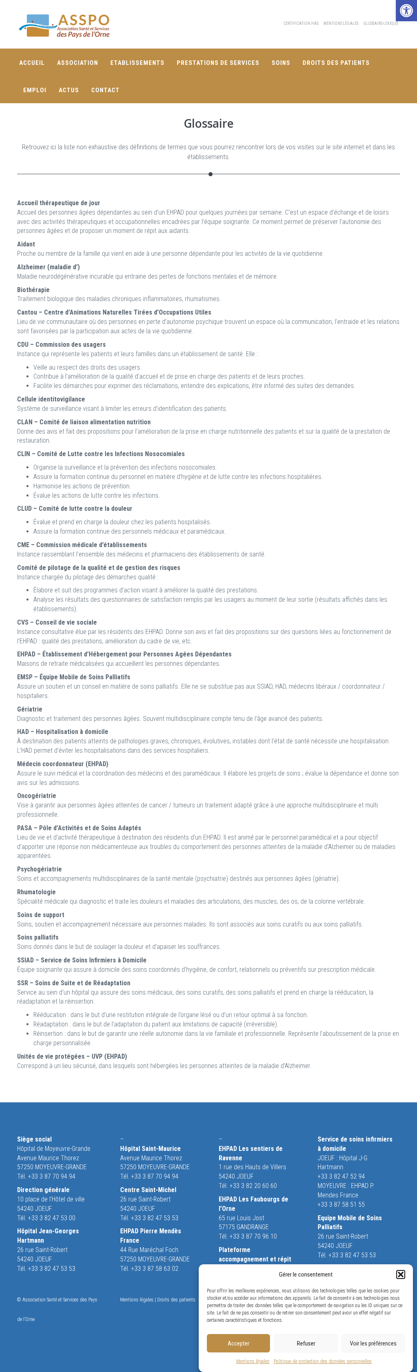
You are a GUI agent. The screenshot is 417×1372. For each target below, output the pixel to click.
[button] (406, 10)
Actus (69, 90)
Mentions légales (253, 1361)
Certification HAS (300, 23)
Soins (281, 62)
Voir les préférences (373, 1343)
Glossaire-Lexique (380, 23)
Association (77, 62)
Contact (105, 90)
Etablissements (137, 62)
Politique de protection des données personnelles (323, 1361)
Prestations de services (218, 62)
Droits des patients (336, 62)
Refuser (306, 1343)
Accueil (32, 62)
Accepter (238, 1343)
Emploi (34, 90)
